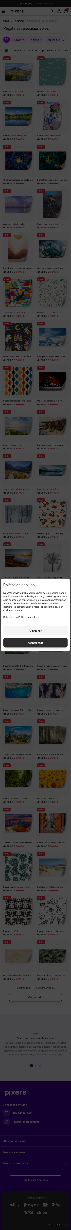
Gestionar (35, 630)
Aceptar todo (35, 642)
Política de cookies (28, 616)
